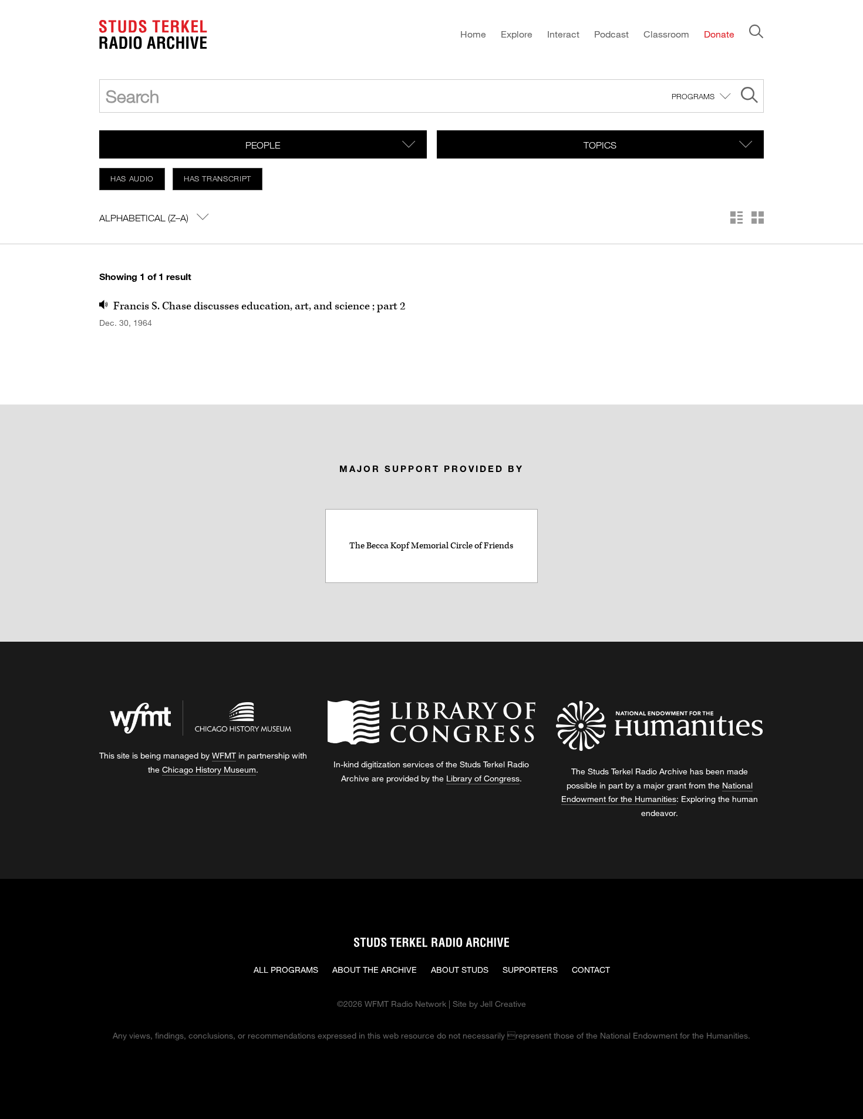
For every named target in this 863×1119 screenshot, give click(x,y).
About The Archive (374, 970)
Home (473, 33)
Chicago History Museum (209, 769)
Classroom (666, 33)
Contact (591, 970)
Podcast (611, 33)
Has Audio (132, 178)
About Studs (459, 970)
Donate (719, 33)
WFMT (224, 755)
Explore (516, 33)
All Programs (286, 970)
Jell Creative (503, 1004)
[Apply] (749, 96)
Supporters (530, 970)
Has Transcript (217, 178)
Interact (563, 33)
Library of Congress (483, 778)
